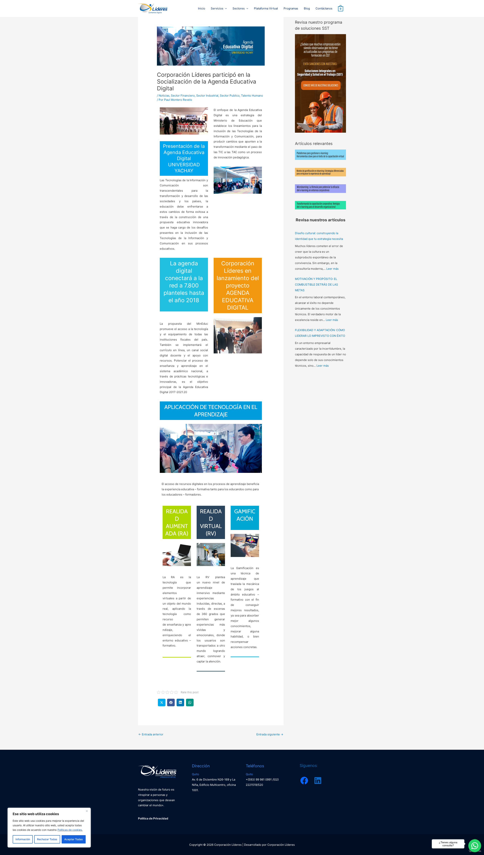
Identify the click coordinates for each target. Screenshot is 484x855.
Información (23, 839)
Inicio (201, 8)
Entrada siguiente (269, 734)
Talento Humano (252, 95)
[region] (49, 827)
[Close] (87, 811)
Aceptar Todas (73, 839)
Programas (291, 8)
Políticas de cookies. (70, 829)
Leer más (332, 268)
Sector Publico (230, 95)
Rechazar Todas (47, 839)
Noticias (164, 95)
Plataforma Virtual (266, 8)
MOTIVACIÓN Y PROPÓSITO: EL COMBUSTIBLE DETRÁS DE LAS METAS (316, 284)
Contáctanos (324, 8)
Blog (307, 8)
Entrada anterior (150, 734)
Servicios (217, 8)
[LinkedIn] (317, 780)
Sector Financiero (183, 95)
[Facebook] (304, 780)
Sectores (239, 8)
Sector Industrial (207, 95)
